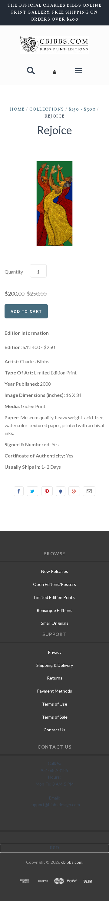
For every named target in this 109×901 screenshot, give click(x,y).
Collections (46, 109)
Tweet (32, 491)
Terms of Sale (55, 717)
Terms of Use (54, 704)
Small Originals (54, 623)
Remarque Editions (54, 610)
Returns (54, 677)
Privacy (54, 652)
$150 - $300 (82, 109)
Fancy (60, 491)
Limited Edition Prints (54, 597)
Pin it (47, 491)
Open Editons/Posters (54, 584)
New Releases (54, 571)
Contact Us (54, 729)
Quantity (14, 271)
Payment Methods (54, 690)
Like (19, 491)
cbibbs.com (71, 862)
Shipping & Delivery (54, 665)
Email (89, 491)
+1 (74, 491)
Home (17, 109)
